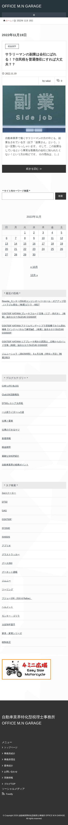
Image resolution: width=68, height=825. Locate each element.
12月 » (34, 275)
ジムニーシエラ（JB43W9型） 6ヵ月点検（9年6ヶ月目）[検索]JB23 (32, 356)
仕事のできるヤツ (11, 429)
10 (43, 238)
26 (61, 249)
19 (61, 243)
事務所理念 (9, 759)
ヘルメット (7, 607)
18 (52, 243)
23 (34, 249)
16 (34, 243)
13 (6, 243)
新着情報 (6, 438)
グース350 (7, 563)
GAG (4, 510)
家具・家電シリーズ (12, 633)
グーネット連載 (9, 572)
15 (24, 243)
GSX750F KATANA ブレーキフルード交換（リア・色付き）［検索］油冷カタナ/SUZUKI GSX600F (33, 315)
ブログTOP (9, 784)
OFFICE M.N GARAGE (21, 6)
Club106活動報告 (10, 394)
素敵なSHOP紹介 (10, 456)
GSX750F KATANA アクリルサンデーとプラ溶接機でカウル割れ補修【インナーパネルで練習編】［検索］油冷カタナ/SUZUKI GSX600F (33, 329)
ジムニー (6, 580)
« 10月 (34, 267)
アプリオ (6, 545)
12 (61, 238)
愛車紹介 (8, 765)
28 (15, 254)
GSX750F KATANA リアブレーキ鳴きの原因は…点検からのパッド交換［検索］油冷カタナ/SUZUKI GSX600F (33, 343)
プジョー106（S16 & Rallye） (17, 598)
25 (52, 249)
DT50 (4, 502)
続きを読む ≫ (34, 168)
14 (15, 243)
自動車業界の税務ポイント (15, 464)
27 (6, 254)
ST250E (6, 528)
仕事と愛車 (7, 421)
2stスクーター (9, 493)
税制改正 (6, 642)
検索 (60, 196)
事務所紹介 (9, 753)
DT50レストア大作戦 (12, 403)
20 (6, 249)
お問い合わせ (10, 771)
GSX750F (7, 519)
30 (34, 254)
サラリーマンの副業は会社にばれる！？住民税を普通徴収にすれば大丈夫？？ (34, 59)
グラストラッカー (11, 554)
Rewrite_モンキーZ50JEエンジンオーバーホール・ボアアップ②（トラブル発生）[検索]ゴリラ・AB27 (34, 303)
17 (43, 243)
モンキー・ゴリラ (11, 616)
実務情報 (8, 777)
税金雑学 (6, 447)
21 (15, 249)
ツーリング (7, 589)
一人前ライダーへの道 (13, 412)
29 (24, 254)
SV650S (6, 537)
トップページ (10, 747)
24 (43, 249)
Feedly (9, 794)
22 (24, 249)
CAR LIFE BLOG (10, 386)
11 (52, 238)
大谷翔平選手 (8, 624)
